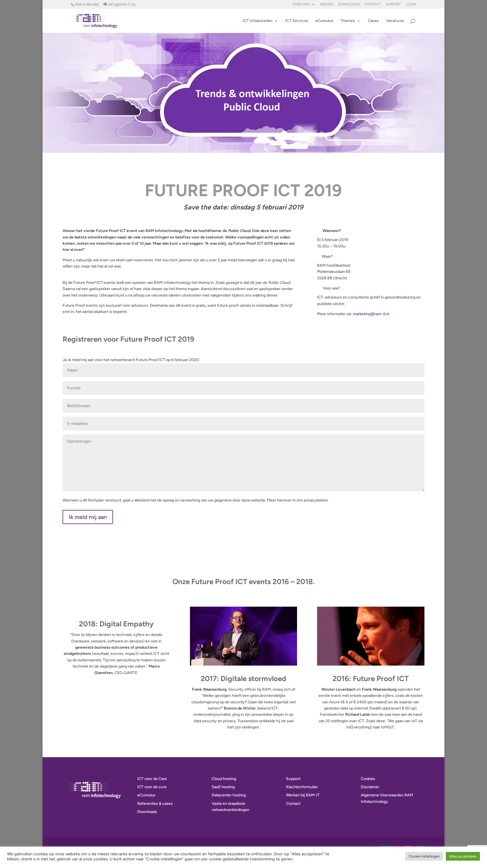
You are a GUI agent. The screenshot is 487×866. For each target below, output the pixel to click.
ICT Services (296, 21)
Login (411, 4)
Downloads (349, 4)
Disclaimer (370, 787)
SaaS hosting (223, 787)
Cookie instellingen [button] (424, 856)
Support (393, 4)
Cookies (368, 778)
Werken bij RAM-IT (303, 795)
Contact (373, 4)
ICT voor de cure (152, 787)
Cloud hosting (224, 778)
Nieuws (326, 4)
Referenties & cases (155, 803)
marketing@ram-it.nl (371, 314)
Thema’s (347, 21)
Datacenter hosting (229, 795)
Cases (373, 21)
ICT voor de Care (152, 778)
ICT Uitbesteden (258, 21)
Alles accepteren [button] (463, 856)
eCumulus (324, 21)
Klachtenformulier (302, 787)
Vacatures (395, 21)
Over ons (301, 4)
